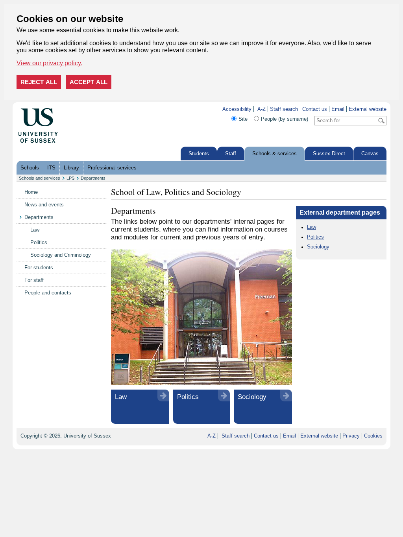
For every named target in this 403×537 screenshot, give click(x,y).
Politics (38, 242)
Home (31, 192)
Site (243, 119)
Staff (230, 153)
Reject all (38, 82)
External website (367, 109)
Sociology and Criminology (60, 255)
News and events (44, 205)
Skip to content (75, 109)
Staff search (284, 109)
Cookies (373, 436)
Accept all (88, 82)
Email (337, 109)
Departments (93, 178)
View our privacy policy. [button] (49, 63)
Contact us (314, 109)
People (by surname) (284, 119)
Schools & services (274, 153)
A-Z (261, 109)
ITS (51, 168)
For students (38, 267)
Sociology (252, 397)
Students (199, 153)
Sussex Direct (329, 153)
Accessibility (236, 109)
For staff (34, 280)
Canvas (370, 153)
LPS (70, 178)
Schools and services (39, 178)
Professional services (112, 168)
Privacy (351, 436)
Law (34, 230)
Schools (29, 168)
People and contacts (47, 293)
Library (71, 168)
